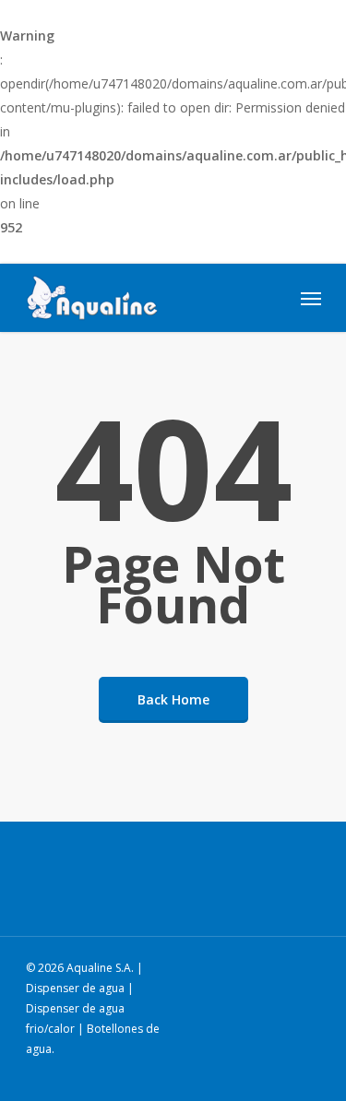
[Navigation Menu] (311, 298)
